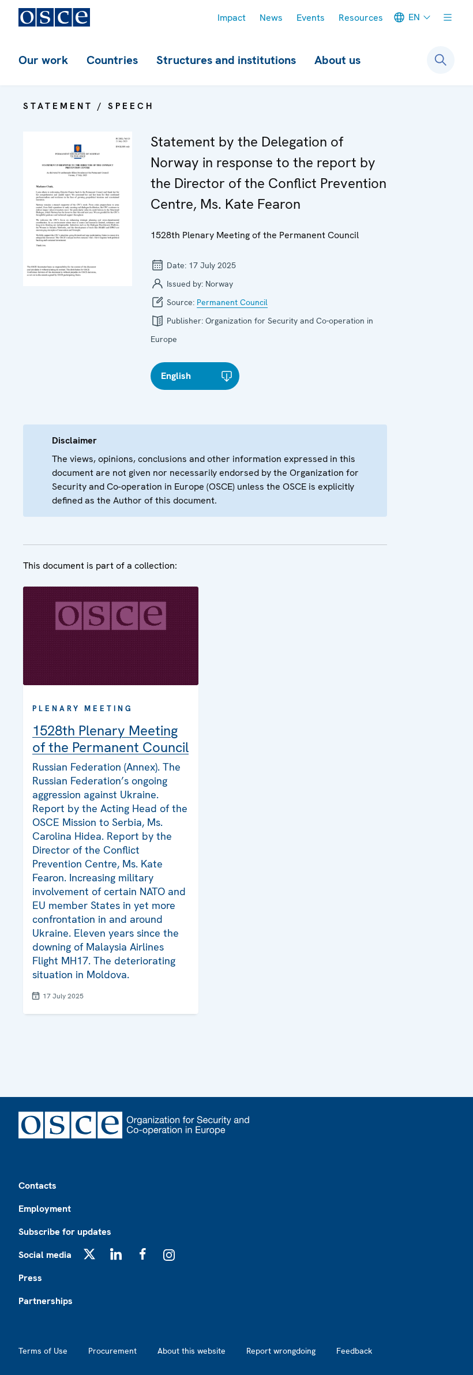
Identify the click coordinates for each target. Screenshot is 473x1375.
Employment (44, 1209)
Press (30, 1278)
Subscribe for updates (64, 1232)
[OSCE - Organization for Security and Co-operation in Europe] (54, 17)
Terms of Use (42, 1351)
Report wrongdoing (281, 1351)
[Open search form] (441, 60)
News (271, 18)
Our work (43, 59)
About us (337, 59)
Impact (231, 18)
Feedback (354, 1351)
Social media (45, 1255)
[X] (89, 1254)
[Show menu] (447, 17)
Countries (112, 59)
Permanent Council (232, 302)
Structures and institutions (226, 59)
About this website (191, 1351)
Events (310, 18)
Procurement (112, 1351)
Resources (361, 18)
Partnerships (45, 1301)
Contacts (37, 1185)
